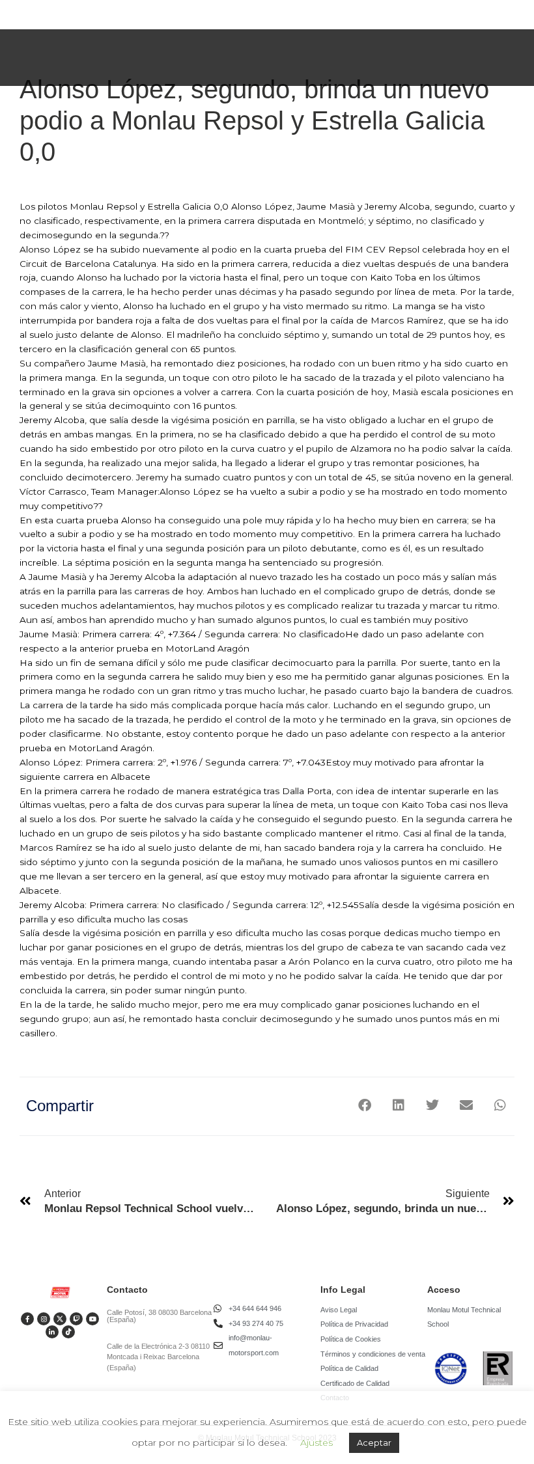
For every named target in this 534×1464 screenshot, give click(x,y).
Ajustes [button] (316, 1442)
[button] (364, 1105)
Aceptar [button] (374, 1442)
